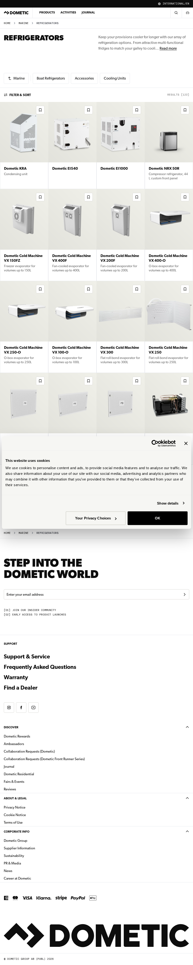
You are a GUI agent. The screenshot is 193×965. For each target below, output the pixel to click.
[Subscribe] (184, 594)
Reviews (10, 789)
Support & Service (27, 656)
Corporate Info (16, 831)
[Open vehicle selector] (187, 13)
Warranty (16, 677)
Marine (23, 23)
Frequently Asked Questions (40, 667)
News (23, 870)
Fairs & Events (14, 782)
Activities (68, 12)
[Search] (176, 13)
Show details (167, 503)
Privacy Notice (14, 807)
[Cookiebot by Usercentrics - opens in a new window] (155, 443)
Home (7, 23)
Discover (11, 727)
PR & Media (27, 863)
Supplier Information (19, 848)
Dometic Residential (34, 774)
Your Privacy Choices (93, 518)
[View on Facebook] (21, 707)
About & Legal (15, 798)
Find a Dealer (20, 687)
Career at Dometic (32, 878)
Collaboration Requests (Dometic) (29, 751)
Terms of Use (13, 822)
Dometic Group (30, 840)
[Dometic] (16, 12)
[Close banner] (186, 443)
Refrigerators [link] (47, 23)
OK (157, 518)
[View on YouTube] (33, 707)
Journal (88, 12)
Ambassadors (14, 744)
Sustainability (14, 856)
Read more (168, 48)
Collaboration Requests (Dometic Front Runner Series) (44, 759)
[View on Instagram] (9, 707)
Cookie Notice (15, 815)
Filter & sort (20, 95)
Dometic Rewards (17, 736)
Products (47, 12)
